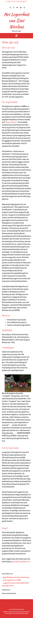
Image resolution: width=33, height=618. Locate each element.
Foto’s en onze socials (23, 613)
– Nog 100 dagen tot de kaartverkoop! (15, 577)
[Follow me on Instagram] (24, 7)
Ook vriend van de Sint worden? (11, 613)
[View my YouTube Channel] (21, 7)
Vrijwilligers (27, 611)
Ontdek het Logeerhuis (8, 611)
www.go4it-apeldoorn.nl (21, 562)
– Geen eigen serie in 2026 (11, 580)
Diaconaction (11, 122)
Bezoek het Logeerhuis (18, 611)
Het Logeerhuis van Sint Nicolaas (16, 20)
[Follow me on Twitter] (17, 7)
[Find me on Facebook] (14, 7)
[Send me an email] (10, 7)
